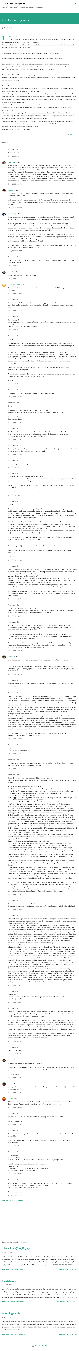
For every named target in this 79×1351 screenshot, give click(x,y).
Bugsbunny (12, 214)
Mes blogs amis (11, 1313)
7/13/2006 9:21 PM (15, 156)
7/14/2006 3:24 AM (15, 616)
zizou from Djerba (14, 3)
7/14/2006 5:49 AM (15, 1107)
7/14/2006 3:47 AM (15, 674)
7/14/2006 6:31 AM (15, 1146)
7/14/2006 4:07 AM (15, 739)
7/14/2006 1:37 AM (15, 330)
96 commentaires (17, 1269)
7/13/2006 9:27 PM (15, 184)
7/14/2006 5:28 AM (15, 1092)
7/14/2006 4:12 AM (15, 754)
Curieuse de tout (14, 285)
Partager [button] (70, 135)
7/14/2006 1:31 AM (15, 310)
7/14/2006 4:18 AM (15, 894)
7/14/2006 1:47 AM (15, 384)
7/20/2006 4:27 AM (15, 1195)
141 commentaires (18, 1334)
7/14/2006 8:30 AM (15, 1174)
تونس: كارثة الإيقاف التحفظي (16, 1248)
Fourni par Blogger (40, 1345)
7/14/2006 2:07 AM (15, 397)
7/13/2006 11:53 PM (15, 208)
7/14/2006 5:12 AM (15, 1041)
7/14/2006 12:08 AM (15, 278)
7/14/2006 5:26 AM (15, 1077)
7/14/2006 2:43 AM (15, 495)
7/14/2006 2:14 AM (15, 439)
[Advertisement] (39, 1221)
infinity (19, 170)
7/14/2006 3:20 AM (15, 599)
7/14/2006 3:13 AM (15, 560)
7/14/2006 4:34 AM (15, 1002)
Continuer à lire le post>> (67, 1269)
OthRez (11, 1098)
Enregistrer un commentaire (13, 1200)
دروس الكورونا (9, 1280)
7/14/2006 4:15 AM (15, 768)
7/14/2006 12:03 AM (15, 266)
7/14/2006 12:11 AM (15, 293)
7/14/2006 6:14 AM (15, 1124)
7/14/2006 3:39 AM (15, 650)
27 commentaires (17, 1302)
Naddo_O (12, 190)
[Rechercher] (71, 3)
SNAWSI (11, 272)
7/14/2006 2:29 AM (15, 467)
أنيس (9, 1060)
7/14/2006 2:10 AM (15, 422)
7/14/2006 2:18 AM (15, 454)
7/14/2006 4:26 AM (15, 985)
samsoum (11, 162)
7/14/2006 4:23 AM (15, 909)
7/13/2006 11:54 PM (15, 251)
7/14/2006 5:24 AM (15, 1054)
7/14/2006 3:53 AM (15, 687)
